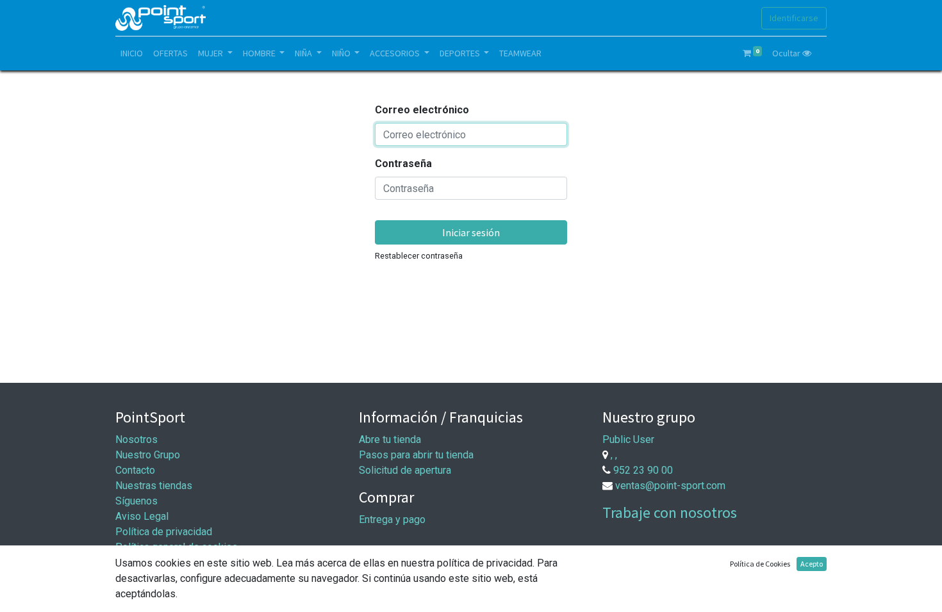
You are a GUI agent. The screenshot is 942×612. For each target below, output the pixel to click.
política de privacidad (485, 563)
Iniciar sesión (471, 232)
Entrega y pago (392, 519)
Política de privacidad (163, 532)
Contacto (135, 470)
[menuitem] (131, 53)
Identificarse (794, 18)
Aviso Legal (142, 516)
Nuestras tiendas (153, 485)
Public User (628, 439)
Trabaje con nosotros (669, 512)
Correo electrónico (422, 110)
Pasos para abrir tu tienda (416, 455)
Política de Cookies (760, 563)
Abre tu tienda (390, 439)
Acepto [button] (811, 563)
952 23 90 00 (643, 470)
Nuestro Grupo (147, 455)
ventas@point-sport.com (670, 485)
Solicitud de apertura (405, 470)
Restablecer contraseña (419, 256)
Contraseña (403, 163)
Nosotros (136, 439)
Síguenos (136, 501)
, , (614, 455)
